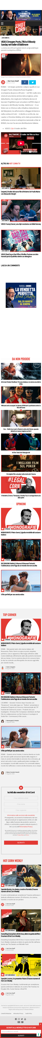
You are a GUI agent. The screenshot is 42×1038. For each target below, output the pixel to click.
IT (22, 1022)
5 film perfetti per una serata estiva (12, 595)
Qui (12, 128)
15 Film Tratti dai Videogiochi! (21, 453)
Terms (27, 835)
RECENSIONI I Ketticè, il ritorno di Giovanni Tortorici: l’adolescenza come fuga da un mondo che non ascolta (19, 565)
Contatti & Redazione (6, 1013)
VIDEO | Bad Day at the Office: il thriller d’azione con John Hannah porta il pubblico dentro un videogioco (19, 255)
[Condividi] (24, 82)
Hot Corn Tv (14, 163)
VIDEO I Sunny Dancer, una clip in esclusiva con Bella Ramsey (21, 224)
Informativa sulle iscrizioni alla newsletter (21, 815)
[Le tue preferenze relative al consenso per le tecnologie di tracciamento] (38, 1034)
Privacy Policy (20, 835)
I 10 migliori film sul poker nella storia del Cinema (21, 474)
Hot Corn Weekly (10, 885)
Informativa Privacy (26, 827)
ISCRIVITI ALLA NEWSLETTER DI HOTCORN (21, 1028)
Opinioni (7, 529)
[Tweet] (32, 82)
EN (19, 1022)
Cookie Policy (28, 1013)
